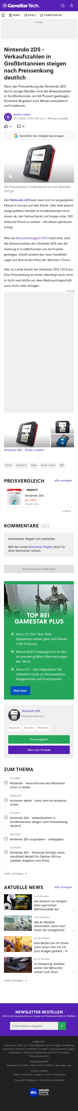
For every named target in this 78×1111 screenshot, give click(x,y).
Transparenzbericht (39, 1056)
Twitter (16, 1074)
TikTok (49, 1074)
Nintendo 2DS (20, 200)
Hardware (21, 465)
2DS (62, 465)
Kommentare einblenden (39, 569)
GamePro (24, 1065)
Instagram (39, 1074)
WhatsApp (59, 1074)
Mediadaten (15, 1052)
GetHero (49, 1065)
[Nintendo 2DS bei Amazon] (14, 496)
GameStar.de (53, 15)
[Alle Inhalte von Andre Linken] (8, 117)
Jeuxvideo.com (63, 1065)
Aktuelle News (23, 887)
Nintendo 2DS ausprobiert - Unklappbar (37, 839)
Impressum (10, 1045)
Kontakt (43, 1049)
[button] (63, 5)
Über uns (22, 1045)
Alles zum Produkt (39, 750)
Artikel (8, 465)
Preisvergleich (24, 481)
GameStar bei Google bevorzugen (41, 136)
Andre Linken (22, 114)
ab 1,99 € (30, 500)
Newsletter (31, 1049)
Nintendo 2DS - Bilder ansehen (24, 450)
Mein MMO (37, 1065)
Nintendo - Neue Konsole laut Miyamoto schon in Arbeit (37, 785)
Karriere (20, 1049)
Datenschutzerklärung (34, 1052)
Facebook (27, 1074)
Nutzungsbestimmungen (61, 1049)
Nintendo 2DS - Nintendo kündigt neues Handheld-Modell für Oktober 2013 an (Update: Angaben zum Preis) (37, 856)
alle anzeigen (63, 480)
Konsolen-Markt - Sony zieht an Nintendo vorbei (38, 802)
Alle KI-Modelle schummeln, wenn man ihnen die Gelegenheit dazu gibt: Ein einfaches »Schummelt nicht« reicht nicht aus (51, 932)
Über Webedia (36, 1045)
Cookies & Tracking (58, 1052)
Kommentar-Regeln (40, 547)
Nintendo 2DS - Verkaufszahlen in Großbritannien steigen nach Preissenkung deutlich (38, 822)
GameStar (12, 1065)
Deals (32, 15)
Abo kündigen (53, 1045)
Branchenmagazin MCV (32, 238)
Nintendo (43, 727)
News (16, 15)
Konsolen (29, 727)
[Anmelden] (62, 1026)
